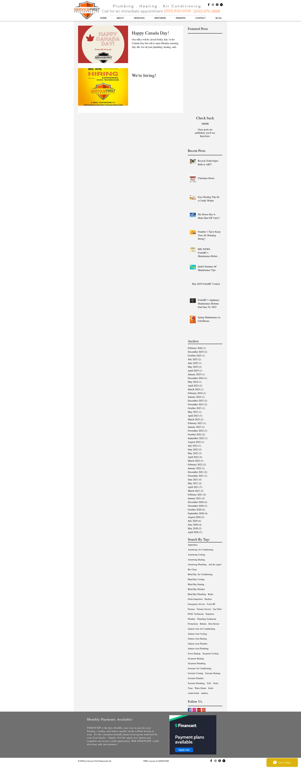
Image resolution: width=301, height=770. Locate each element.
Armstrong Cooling (196, 554)
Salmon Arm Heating (197, 638)
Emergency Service (196, 604)
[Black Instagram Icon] (212, 4)
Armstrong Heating (196, 559)
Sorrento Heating (212, 673)
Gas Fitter (217, 609)
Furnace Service (204, 609)
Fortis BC (211, 604)
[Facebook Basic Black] (208, 4)
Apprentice (193, 544)
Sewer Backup (194, 653)
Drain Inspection (195, 598)
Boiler (210, 594)
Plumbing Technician (206, 618)
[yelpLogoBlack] (217, 4)
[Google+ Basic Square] (204, 710)
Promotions (193, 623)
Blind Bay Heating (196, 584)
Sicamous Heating (196, 658)
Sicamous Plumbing (197, 663)
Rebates (203, 623)
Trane (190, 688)
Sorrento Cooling (195, 673)
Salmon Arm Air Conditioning (201, 628)
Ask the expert (215, 564)
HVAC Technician (196, 613)
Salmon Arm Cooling (197, 633)
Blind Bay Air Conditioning (200, 574)
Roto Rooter (214, 623)
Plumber (191, 618)
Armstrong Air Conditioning (200, 549)
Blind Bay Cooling (196, 579)
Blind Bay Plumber (196, 589)
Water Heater (200, 688)
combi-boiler (193, 693)
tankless (204, 693)
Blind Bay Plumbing (197, 594)
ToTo (209, 683)
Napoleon (210, 613)
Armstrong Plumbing (197, 564)
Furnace (191, 609)
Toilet (215, 683)
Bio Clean (192, 569)
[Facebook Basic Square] (189, 710)
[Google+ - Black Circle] (221, 4)
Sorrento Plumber (196, 678)
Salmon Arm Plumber (197, 643)
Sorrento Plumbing (196, 683)
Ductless (208, 598)
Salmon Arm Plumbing (198, 648)
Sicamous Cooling (210, 653)
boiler (210, 688)
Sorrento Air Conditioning (199, 668)
